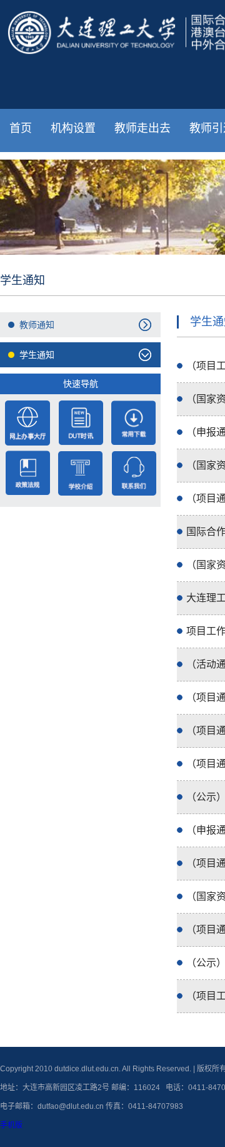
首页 (20, 128)
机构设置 (73, 128)
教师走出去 (142, 128)
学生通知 (36, 355)
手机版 (11, 1125)
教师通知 (36, 325)
